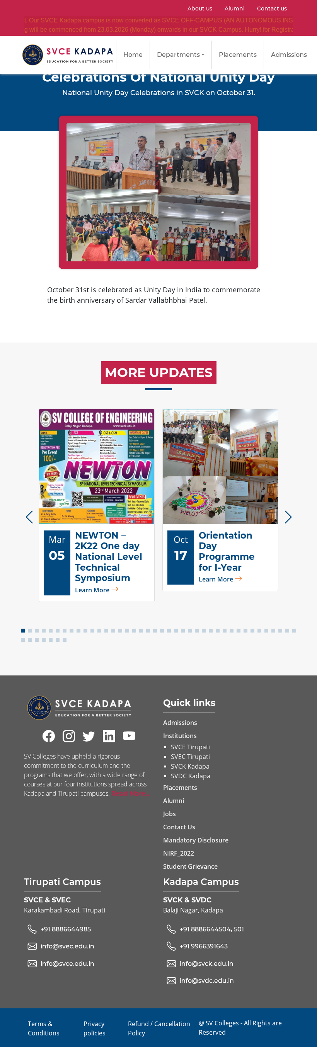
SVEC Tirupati (190, 756)
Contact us (272, 8)
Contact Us (179, 827)
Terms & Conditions (44, 1028)
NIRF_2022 (178, 853)
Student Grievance (190, 866)
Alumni (235, 8)
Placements (238, 54)
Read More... (130, 793)
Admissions (289, 54)
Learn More (93, 590)
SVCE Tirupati (190, 747)
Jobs (169, 814)
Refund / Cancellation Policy (159, 1028)
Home (133, 54)
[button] (29, 517)
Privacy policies (95, 1028)
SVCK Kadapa (190, 766)
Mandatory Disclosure (195, 840)
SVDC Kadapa (190, 776)
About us (199, 8)
